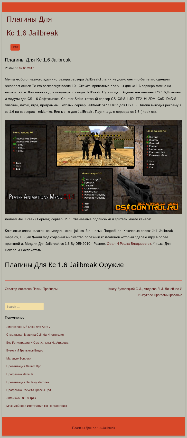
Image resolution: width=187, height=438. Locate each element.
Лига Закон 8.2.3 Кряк (21, 398)
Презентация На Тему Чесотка (27, 382)
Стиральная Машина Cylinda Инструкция (35, 334)
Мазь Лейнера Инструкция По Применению (36, 405)
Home (15, 47)
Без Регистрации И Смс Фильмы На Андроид (37, 342)
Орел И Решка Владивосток (129, 243)
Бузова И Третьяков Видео (24, 350)
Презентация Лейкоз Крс (23, 366)
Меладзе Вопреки (18, 358)
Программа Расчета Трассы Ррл (28, 390)
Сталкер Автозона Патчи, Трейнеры (31, 288)
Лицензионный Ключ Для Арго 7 (28, 326)
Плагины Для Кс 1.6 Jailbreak (93, 427)
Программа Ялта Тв (19, 374)
